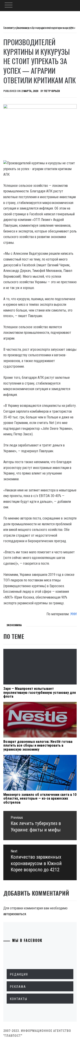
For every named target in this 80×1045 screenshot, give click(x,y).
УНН (73, 614)
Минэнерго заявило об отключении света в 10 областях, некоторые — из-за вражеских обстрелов (39, 798)
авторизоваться (14, 914)
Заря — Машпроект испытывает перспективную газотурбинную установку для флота (39, 692)
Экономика (14, 625)
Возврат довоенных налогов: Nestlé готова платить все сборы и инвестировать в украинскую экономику (37, 745)
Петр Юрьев (52, 91)
